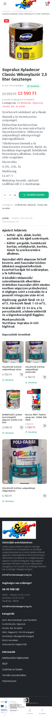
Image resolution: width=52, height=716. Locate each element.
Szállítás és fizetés (12, 669)
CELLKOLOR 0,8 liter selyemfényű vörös (12, 368)
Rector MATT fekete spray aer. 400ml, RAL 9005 (36, 417)
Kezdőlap (6, 11)
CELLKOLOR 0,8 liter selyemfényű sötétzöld (35, 369)
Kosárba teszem (35, 194)
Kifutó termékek (10, 640)
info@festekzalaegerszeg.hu (17, 575)
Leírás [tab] (5, 218)
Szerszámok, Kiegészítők (14, 644)
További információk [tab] (22, 218)
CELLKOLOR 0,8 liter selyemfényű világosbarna (18, 489)
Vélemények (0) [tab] (10, 221)
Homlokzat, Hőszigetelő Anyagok (18, 636)
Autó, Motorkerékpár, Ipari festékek (19, 620)
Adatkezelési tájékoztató (15, 657)
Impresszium (9, 681)
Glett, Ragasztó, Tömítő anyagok (18, 632)
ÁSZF (5, 663)
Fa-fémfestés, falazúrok (22, 11)
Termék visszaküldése (14, 675)
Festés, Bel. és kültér (14, 106)
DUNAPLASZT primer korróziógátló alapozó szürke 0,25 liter (12, 418)
